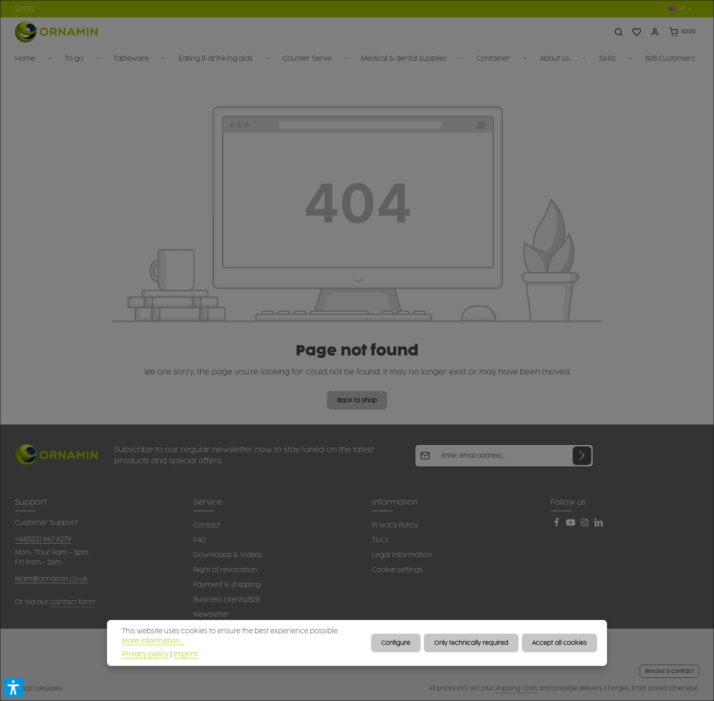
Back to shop (357, 400)
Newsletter (211, 614)
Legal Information (402, 555)
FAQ (199, 540)
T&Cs (380, 540)
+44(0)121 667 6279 (43, 539)
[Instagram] (585, 525)
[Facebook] (557, 525)
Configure (395, 643)
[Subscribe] (582, 455)
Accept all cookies (559, 643)
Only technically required (471, 643)
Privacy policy (145, 654)
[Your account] (655, 32)
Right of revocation (225, 570)
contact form (73, 602)
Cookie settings (397, 570)
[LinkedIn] (598, 525)
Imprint (186, 654)
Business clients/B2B (226, 599)
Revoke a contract (669, 671)
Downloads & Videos (227, 555)
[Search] (618, 32)
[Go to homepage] (56, 32)
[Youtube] (571, 525)
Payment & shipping (226, 585)
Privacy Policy (395, 525)
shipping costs (516, 688)
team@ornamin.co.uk (51, 579)
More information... (153, 641)
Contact (25, 8)
